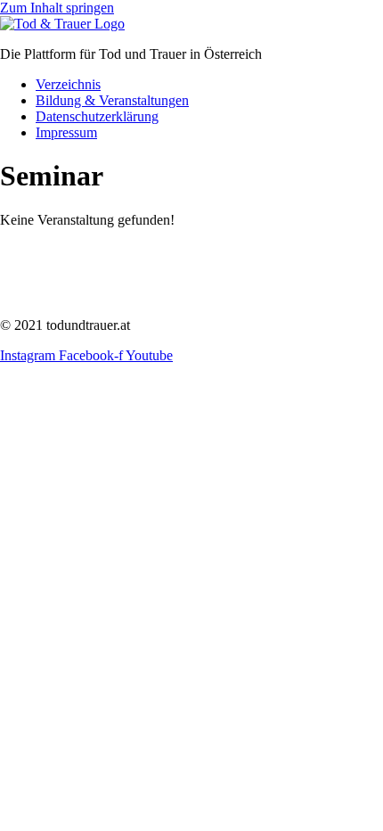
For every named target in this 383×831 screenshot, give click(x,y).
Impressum (66, 132)
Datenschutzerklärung (97, 116)
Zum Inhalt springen (57, 7)
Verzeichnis (68, 84)
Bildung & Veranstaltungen (112, 100)
